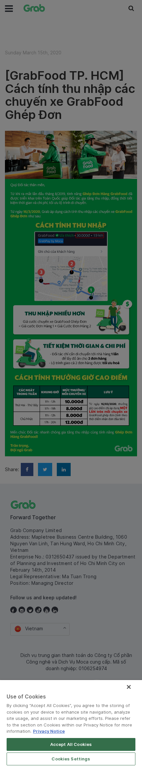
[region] (71, 723)
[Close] (129, 687)
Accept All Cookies (71, 744)
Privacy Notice (49, 731)
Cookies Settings (71, 758)
